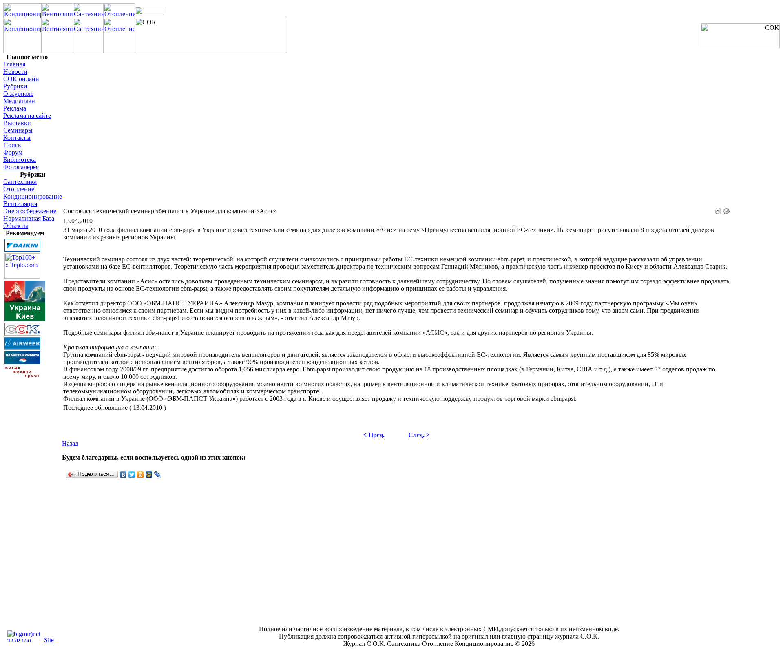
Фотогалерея (21, 167)
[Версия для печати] (718, 209)
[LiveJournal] (157, 474)
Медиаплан (19, 100)
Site (49, 640)
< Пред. (374, 434)
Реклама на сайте (27, 115)
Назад (70, 443)
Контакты (17, 137)
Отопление (18, 189)
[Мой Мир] (149, 474)
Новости (15, 71)
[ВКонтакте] (123, 474)
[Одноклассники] (140, 474)
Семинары (18, 130)
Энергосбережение (29, 211)
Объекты (15, 225)
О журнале (18, 93)
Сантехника (20, 181)
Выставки (17, 122)
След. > (419, 434)
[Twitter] (132, 474)
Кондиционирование (32, 196)
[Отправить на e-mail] (726, 209)
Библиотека (19, 159)
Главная (14, 64)
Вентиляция (20, 203)
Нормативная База (28, 218)
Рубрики (15, 86)
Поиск (12, 144)
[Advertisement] (27, 502)
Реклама (14, 108)
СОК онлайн (21, 78)
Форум (12, 152)
